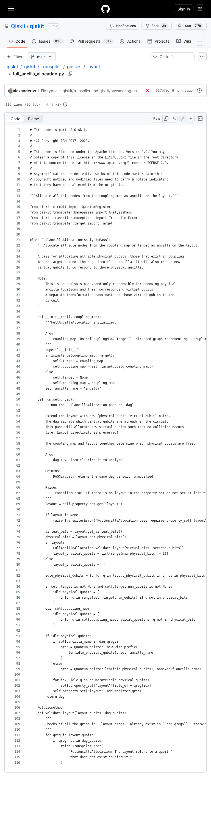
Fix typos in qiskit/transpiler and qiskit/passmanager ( (89, 90)
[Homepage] (105, 8)
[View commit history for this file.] (199, 90)
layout (93, 66)
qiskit (37, 26)
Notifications (126, 26)
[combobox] (175, 57)
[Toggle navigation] (11, 8)
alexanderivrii (26, 90)
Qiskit (18, 26)
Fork (159, 26)
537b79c (163, 90)
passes (74, 66)
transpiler (51, 66)
